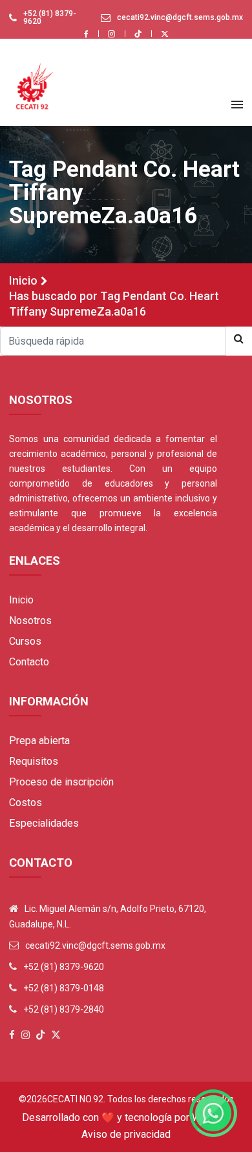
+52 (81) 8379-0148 (63, 988)
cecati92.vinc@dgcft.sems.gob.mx (180, 17)
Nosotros (30, 620)
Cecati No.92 (75, 1099)
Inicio (23, 280)
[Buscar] (239, 339)
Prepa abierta (39, 740)
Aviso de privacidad (126, 1134)
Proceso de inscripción (61, 782)
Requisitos (33, 761)
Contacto (29, 662)
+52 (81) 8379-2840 (63, 1009)
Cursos (25, 641)
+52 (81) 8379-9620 (49, 17)
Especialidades (44, 823)
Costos (25, 802)
